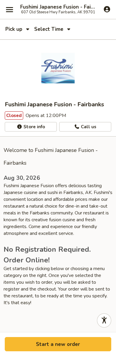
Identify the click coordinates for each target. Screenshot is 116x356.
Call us (88, 127)
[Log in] (107, 9)
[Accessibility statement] (104, 320)
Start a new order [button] (58, 344)
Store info (33, 127)
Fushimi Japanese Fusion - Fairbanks (58, 7)
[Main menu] (9, 9)
